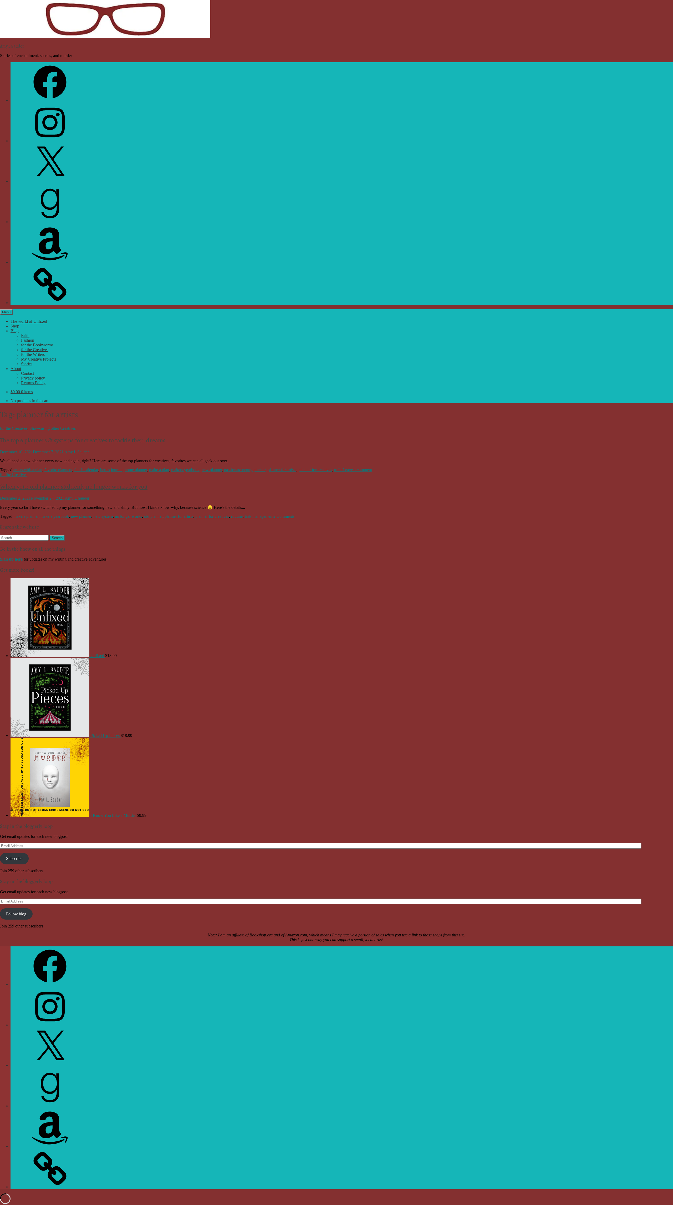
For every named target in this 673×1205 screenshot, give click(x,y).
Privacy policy (33, 378)
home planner (136, 470)
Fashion (27, 340)
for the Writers (33, 354)
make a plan (159, 470)
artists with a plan (27, 470)
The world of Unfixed (29, 321)
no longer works (128, 516)
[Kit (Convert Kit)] (50, 302)
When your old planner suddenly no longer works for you (73, 486)
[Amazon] (50, 262)
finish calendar (86, 470)
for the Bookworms (37, 345)
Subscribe (14, 858)
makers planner (25, 516)
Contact (27, 373)
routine (237, 516)
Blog (15, 331)
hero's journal (111, 470)
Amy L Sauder (12, 46)
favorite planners (58, 470)
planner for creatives (315, 470)
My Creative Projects (38, 359)
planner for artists (282, 470)
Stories (26, 364)
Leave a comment (357, 470)
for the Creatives (34, 349)
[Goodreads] (50, 221)
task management (259, 516)
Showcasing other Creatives (52, 428)
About (16, 368)
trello (338, 470)
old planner (153, 516)
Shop (15, 326)
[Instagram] (50, 141)
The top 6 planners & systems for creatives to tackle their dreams (82, 440)
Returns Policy (33, 383)
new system (103, 516)
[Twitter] (50, 181)
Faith (25, 335)
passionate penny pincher (245, 470)
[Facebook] (50, 100)
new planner (212, 470)
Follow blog (16, 914)
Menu (6, 312)
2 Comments (283, 516)
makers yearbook (185, 470)
